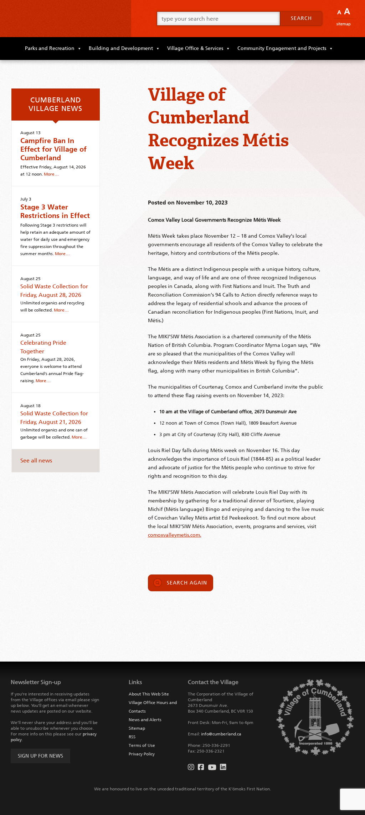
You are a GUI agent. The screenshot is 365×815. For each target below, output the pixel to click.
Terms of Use (142, 745)
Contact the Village (213, 682)
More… (51, 174)
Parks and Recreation (49, 48)
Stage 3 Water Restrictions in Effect (55, 211)
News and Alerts (145, 719)
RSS (132, 736)
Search (301, 18)
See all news (36, 460)
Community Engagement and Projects (281, 48)
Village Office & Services (195, 48)
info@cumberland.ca (221, 734)
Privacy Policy (142, 753)
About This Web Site (149, 694)
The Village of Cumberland (65, 18)
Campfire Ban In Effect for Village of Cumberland (53, 149)
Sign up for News (40, 756)
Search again (187, 583)
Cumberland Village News (55, 104)
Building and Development (121, 48)
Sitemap (343, 24)
